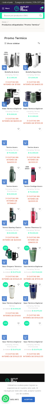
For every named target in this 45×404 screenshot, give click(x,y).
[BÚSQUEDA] (40, 15)
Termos (15, 75)
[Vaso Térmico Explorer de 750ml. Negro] (12, 330)
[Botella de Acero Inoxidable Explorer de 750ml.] (12, 60)
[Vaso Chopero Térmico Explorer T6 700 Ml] (12, 255)
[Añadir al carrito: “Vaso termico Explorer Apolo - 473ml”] (25, 262)
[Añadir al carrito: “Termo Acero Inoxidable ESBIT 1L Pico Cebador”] (25, 142)
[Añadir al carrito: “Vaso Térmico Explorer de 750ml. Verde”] (25, 337)
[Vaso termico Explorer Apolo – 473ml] (33, 255)
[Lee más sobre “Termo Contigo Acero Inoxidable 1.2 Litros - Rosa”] (25, 181)
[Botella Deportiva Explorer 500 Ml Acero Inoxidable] (33, 60)
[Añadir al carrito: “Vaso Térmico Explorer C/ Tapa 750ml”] (4, 298)
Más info (14, 399)
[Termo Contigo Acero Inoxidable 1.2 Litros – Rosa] (33, 174)
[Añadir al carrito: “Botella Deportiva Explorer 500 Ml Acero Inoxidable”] (25, 67)
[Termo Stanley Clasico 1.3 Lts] (12, 215)
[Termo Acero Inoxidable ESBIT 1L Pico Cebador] (33, 135)
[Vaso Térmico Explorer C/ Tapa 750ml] (12, 291)
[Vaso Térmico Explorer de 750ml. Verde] (33, 330)
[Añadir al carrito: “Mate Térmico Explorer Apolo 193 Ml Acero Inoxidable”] (4, 104)
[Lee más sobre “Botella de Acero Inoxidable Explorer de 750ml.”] (4, 67)
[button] (5, 398)
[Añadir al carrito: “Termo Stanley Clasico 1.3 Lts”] (4, 222)
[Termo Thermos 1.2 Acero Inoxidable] (33, 215)
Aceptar (28, 399)
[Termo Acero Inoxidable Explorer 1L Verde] (12, 174)
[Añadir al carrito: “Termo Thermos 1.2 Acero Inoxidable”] (25, 222)
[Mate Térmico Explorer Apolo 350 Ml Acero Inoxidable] (33, 97)
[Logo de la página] (22, 8)
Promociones (33, 113)
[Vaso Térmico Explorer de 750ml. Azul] (33, 291)
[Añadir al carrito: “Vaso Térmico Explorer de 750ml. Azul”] (25, 298)
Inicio (4, 22)
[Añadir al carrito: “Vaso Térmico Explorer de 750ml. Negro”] (4, 337)
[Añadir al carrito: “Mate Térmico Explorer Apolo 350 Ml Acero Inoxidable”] (25, 104)
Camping (8, 75)
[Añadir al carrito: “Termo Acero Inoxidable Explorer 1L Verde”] (4, 181)
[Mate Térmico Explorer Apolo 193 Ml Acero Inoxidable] (12, 97)
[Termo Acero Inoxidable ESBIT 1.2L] (12, 135)
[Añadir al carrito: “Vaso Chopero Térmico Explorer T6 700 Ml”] (4, 262)
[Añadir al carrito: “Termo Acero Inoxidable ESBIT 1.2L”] (4, 142)
